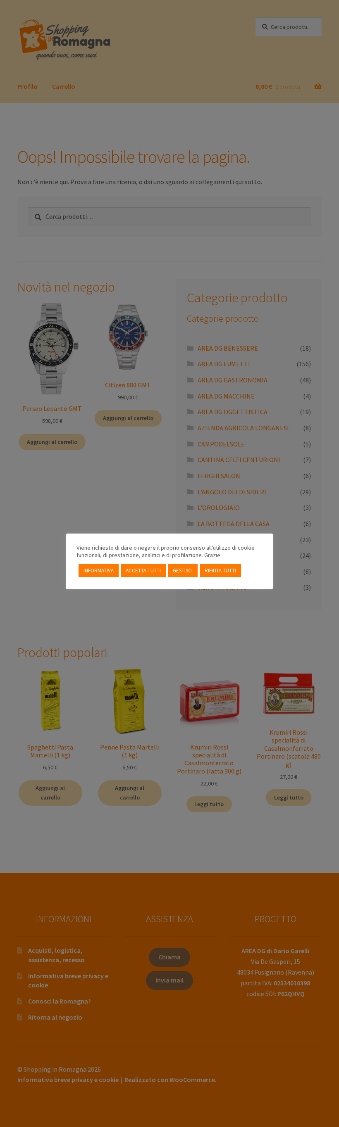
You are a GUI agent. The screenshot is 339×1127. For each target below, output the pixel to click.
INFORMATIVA (99, 570)
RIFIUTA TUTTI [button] (220, 570)
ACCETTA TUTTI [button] (143, 570)
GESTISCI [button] (183, 570)
